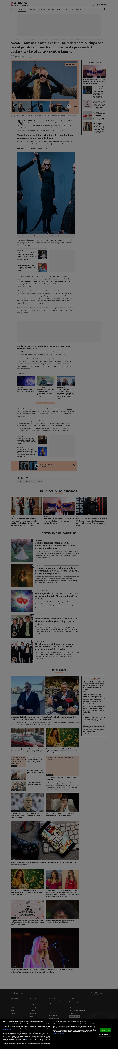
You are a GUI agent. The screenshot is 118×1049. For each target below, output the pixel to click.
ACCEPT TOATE (105, 1030)
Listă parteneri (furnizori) (58, 1033)
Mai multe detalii (7, 1029)
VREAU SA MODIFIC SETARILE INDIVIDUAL (105, 1035)
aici (26, 1039)
